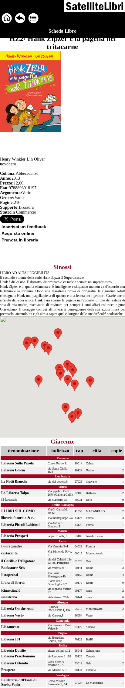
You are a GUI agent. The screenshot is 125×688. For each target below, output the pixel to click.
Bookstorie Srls (13, 568)
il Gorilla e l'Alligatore (18, 561)
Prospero (8, 670)
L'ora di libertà (13, 582)
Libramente (10, 627)
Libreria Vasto (12, 615)
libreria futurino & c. (17, 518)
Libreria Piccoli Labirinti (20, 525)
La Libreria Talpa (15, 493)
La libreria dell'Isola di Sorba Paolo (18, 682)
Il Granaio (9, 499)
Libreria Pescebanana (18, 656)
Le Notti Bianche (14, 481)
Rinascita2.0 (10, 590)
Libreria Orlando (14, 663)
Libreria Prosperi (14, 536)
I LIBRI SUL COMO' (18, 511)
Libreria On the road (17, 609)
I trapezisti (9, 575)
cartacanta (9, 553)
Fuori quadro (11, 546)
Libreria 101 (10, 639)
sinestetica (9, 597)
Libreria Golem (13, 470)
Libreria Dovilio (13, 650)
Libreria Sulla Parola (17, 463)
